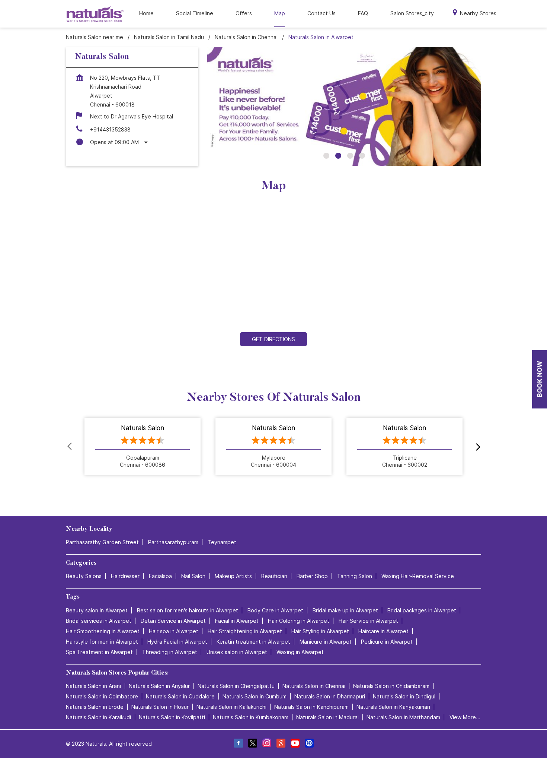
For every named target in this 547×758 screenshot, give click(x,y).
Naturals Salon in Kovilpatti (172, 717)
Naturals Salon (142, 428)
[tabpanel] (344, 106)
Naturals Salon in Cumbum (255, 696)
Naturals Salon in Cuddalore (180, 696)
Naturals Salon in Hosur (160, 707)
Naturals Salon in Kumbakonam (250, 717)
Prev (70, 446)
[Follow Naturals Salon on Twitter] (252, 744)
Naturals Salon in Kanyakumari (393, 707)
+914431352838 (110, 129)
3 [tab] (350, 156)
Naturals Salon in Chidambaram (391, 686)
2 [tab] (338, 156)
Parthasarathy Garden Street (102, 542)
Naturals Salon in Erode (95, 707)
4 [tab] (362, 156)
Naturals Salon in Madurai (327, 717)
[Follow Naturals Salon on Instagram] (266, 744)
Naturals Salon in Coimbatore (102, 696)
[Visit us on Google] (281, 744)
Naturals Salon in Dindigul (404, 696)
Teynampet (222, 542)
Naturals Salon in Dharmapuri (329, 696)
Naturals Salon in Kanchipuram (311, 707)
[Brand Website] (309, 744)
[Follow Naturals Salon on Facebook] (238, 744)
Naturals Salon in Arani (93, 686)
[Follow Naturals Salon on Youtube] (295, 744)
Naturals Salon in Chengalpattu (236, 686)
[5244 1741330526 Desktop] (539, 379)
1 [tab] (326, 156)
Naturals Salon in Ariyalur (159, 686)
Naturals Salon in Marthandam (403, 717)
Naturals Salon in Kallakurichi (231, 707)
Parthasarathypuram (173, 542)
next (476, 446)
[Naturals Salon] (95, 14)
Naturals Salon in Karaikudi (98, 717)
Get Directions (273, 339)
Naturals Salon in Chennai (313, 686)
